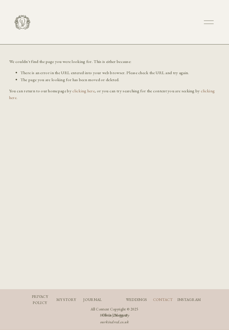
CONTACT (163, 299)
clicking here (83, 91)
